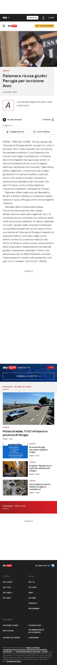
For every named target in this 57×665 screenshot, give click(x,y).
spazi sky (32, 603)
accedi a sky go (42, 566)
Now (30, 593)
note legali (8, 631)
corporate (33, 638)
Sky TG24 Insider (44, 26)
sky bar (32, 598)
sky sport (7, 582)
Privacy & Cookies (18, 650)
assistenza (36, 651)
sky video (7, 593)
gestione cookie (10, 625)
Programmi (33, 608)
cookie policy (35, 625)
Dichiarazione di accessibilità (36, 631)
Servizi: (31, 576)
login (51, 18)
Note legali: (7, 619)
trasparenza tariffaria (24, 651)
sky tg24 (7, 587)
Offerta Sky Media (11, 638)
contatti (45, 651)
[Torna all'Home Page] (12, 26)
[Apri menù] (4, 26)
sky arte (7, 598)
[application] (12, 119)
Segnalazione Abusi (14, 661)
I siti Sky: (6, 576)
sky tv (31, 582)
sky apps (32, 587)
